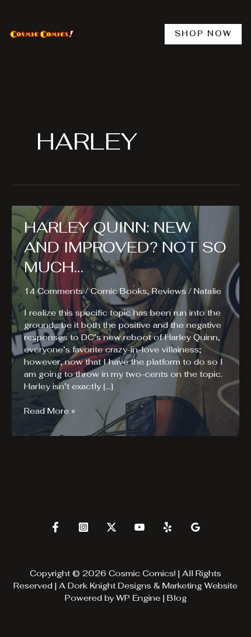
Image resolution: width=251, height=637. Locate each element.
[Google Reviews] (195, 527)
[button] (203, 34)
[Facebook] (55, 527)
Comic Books (118, 291)
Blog (177, 598)
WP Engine (138, 598)
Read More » (49, 411)
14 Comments (53, 291)
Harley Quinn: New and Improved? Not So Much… (125, 247)
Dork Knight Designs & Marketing (135, 585)
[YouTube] (139, 527)
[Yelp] (167, 527)
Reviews (169, 291)
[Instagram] (83, 527)
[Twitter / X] (111, 527)
